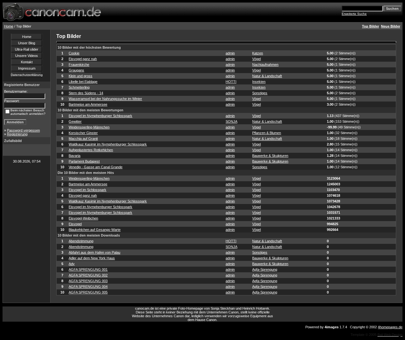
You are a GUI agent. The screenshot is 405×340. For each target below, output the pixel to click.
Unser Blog (26, 43)
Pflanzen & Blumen (266, 133)
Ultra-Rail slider (26, 49)
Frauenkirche (79, 64)
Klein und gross (80, 76)
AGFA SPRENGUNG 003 (88, 281)
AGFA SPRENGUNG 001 (88, 269)
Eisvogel (75, 224)
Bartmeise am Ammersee (88, 104)
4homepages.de (390, 327)
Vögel (256, 59)
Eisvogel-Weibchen (83, 218)
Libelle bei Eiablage (83, 81)
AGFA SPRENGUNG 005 (88, 292)
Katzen (257, 53)
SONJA (231, 121)
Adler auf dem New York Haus (92, 258)
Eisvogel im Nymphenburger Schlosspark (100, 116)
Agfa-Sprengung (264, 269)
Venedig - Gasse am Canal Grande (95, 167)
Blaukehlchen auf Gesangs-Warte (95, 230)
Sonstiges (259, 93)
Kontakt (27, 62)
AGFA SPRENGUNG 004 (88, 286)
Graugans (76, 70)
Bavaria (74, 156)
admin (230, 53)
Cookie (74, 53)
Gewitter (75, 121)
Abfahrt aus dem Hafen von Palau (94, 252)
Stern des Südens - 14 (86, 93)
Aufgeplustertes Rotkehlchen (91, 150)
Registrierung (17, 134)
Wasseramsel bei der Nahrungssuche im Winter (105, 99)
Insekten (258, 81)
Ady (72, 264)
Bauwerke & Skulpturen (270, 156)
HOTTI (231, 81)
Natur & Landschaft (267, 76)
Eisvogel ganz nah (83, 59)
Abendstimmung (81, 241)
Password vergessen (23, 130)
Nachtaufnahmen (265, 64)
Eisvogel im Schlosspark (87, 190)
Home (8, 26)
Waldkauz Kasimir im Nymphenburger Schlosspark (108, 144)
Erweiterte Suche (354, 13)
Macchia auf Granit (83, 138)
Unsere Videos (26, 56)
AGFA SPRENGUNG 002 (88, 275)
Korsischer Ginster (83, 133)
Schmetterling (79, 87)
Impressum (26, 68)
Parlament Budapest (84, 161)
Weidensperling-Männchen (89, 127)
